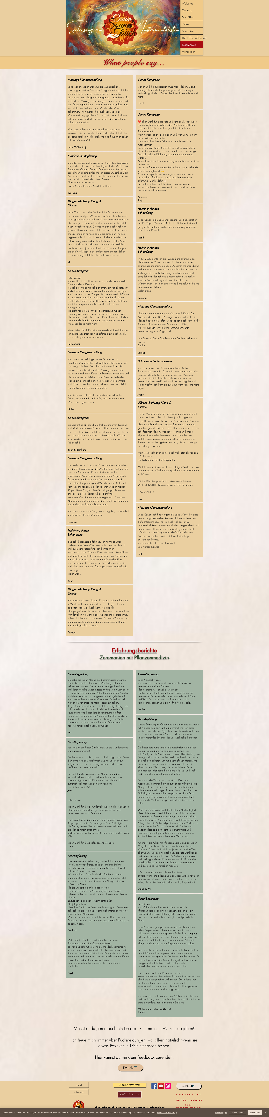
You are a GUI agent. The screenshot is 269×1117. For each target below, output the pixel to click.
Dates (185, 24)
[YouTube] (161, 1086)
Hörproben (188, 51)
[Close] (265, 1112)
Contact (187, 10)
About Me (188, 31)
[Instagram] (168, 1086)
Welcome (187, 3)
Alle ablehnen (237, 1112)
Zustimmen (255, 1112)
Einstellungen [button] (221, 1112)
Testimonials (189, 45)
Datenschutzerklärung (167, 1112)
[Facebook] (154, 1086)
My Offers (188, 17)
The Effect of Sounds (192, 38)
